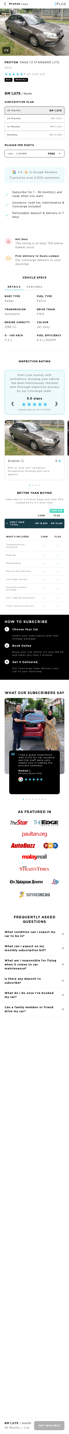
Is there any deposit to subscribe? (23, 980)
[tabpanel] (34, 317)
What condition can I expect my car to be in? (30, 933)
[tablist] (34, 287)
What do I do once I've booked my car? (29, 994)
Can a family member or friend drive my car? (29, 1009)
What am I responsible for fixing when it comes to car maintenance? (30, 964)
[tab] (14, 287)
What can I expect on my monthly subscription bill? (25, 948)
